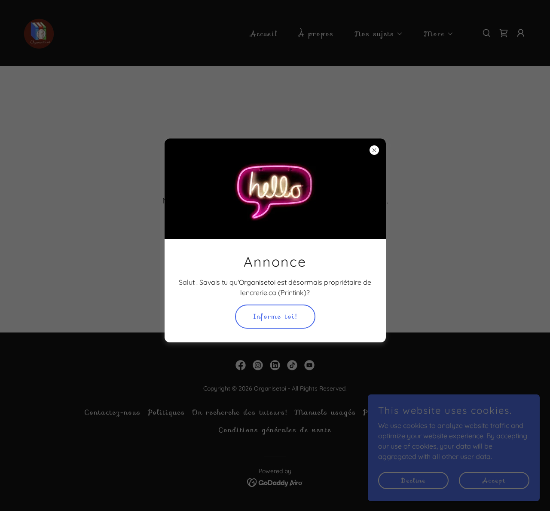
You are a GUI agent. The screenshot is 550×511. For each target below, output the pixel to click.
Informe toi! (275, 316)
